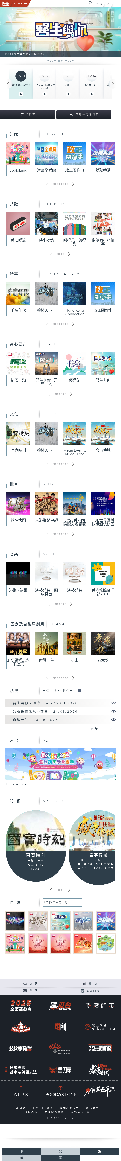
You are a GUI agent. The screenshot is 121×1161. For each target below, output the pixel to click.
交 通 (33, 983)
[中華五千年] (100, 1091)
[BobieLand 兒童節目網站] (21, 1027)
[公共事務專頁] (21, 1048)
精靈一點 (18, 380)
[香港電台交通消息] (25, 983)
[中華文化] (100, 1048)
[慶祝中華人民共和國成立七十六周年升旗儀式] (60, 943)
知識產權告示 (70, 1108)
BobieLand (18, 170)
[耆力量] (60, 1070)
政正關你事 (74, 170)
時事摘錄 (46, 240)
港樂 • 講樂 (18, 590)
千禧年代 (18, 310)
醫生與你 (103, 380)
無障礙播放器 (55, 1112)
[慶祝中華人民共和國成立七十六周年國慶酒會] (38, 943)
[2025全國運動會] (21, 1005)
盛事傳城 (103, 450)
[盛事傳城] (100, 1070)
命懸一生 (46, 660)
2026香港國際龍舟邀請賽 (74, 522)
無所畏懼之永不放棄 (21, 85)
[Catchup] (79, 690)
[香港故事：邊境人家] (106, 943)
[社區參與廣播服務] (60, 1048)
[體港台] (60, 1005)
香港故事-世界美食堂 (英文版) (44, 86)
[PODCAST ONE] (60, 1091)
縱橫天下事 (46, 310)
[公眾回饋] (82, 991)
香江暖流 (18, 240)
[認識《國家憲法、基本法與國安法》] (21, 1070)
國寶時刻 (18, 450)
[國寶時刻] (36, 831)
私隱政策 (32, 1112)
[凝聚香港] (106, 920)
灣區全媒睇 (46, 170)
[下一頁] (113, 84)
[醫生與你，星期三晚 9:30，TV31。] (60, 32)
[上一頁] (8, 84)
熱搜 (14, 691)
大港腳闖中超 (46, 520)
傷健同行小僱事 (103, 242)
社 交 (93, 983)
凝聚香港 (103, 170)
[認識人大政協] (83, 943)
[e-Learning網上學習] (100, 1027)
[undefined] (90, 2)
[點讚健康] (100, 1005)
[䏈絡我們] (25, 990)
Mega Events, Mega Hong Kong (74, 454)
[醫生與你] (60, 920)
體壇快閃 (18, 520)
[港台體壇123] (15, 920)
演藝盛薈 (74, 590)
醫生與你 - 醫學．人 (47, 382)
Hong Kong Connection (74, 312)
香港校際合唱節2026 (103, 592)
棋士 (74, 660)
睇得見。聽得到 (74, 242)
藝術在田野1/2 (92, 85)
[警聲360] (83, 920)
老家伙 (103, 660)
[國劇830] (60, 1027)
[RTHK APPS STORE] (21, 1091)
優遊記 (74, 380)
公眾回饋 (93, 991)
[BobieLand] (60, 768)
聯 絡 (33, 990)
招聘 (37, 1108)
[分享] (84, 983)
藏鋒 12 (68, 85)
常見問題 (93, 1108)
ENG (96, 4)
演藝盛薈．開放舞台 (46, 592)
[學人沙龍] (38, 920)
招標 (50, 1108)
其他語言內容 (81, 1112)
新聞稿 (21, 1108)
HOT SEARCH (58, 690)
